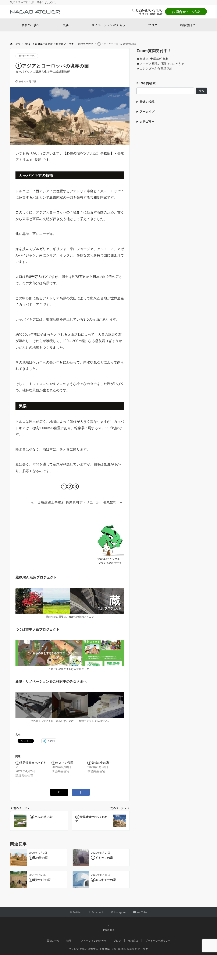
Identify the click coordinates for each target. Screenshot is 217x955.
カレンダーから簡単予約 (156, 68)
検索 (201, 90)
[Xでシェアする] (59, 792)
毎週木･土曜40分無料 (154, 59)
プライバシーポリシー (158, 940)
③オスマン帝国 (62, 762)
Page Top (108, 929)
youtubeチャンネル (108, 558)
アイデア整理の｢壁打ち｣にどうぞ (162, 63)
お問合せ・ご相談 (186, 12)
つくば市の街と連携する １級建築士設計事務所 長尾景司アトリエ (108, 949)
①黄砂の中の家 (98, 762)
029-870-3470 (149, 10)
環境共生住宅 (27, 55)
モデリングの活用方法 (108, 563)
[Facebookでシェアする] (81, 792)
